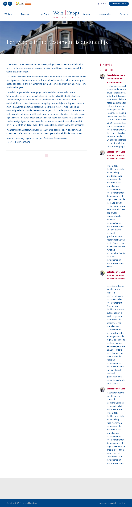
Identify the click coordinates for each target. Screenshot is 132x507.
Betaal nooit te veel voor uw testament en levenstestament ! (116, 157)
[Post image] (102, 76)
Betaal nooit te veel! (116, 389)
